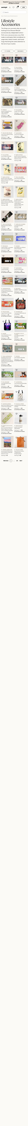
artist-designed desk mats (13, 35)
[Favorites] (13, 7)
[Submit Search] (3, 12)
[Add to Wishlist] (3, 55)
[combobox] (14, 12)
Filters (8, 51)
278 (17, 460)
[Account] (10, 7)
